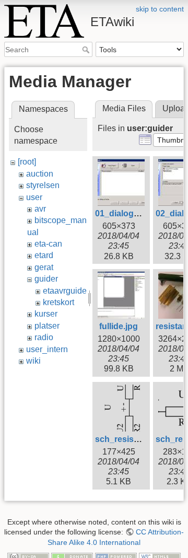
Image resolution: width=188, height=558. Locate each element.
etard (43, 255)
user (34, 197)
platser (47, 325)
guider (46, 278)
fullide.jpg (118, 326)
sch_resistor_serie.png (140, 439)
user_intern (47, 349)
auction (39, 173)
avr (40, 208)
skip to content (160, 9)
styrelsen (43, 185)
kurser (45, 313)
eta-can (48, 243)
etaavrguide (65, 290)
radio (43, 337)
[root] (27, 161)
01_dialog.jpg (121, 213)
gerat (43, 267)
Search (87, 49)
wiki (33, 360)
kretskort (58, 302)
